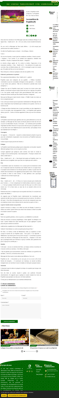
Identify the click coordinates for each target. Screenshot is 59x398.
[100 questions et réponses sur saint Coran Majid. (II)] (44, 337)
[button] (8, 4)
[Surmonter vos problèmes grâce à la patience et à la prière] (50, 51)
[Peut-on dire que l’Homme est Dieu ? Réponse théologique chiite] (50, 39)
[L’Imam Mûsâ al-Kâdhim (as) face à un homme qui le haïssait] (50, 161)
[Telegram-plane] (27, 371)
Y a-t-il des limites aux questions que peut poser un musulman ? (55, 73)
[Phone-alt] (55, 2)
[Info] (52, 2)
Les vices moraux (5, 345)
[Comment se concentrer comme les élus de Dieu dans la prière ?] (50, 130)
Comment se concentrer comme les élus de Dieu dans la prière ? (56, 130)
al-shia (28, 11)
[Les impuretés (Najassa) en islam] (50, 61)
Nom (2, 295)
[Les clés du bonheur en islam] (50, 120)
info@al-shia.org (51, 376)
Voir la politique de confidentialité (17, 395)
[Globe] (57, 2)
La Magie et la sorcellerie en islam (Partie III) (12, 348)
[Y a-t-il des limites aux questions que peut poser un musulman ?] (50, 73)
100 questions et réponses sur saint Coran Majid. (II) (43, 348)
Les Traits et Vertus (34, 15)
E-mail (24, 295)
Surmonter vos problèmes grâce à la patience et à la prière (56, 51)
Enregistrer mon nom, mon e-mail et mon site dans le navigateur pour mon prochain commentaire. (20, 291)
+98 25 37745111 (50, 374)
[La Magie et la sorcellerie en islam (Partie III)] (15, 337)
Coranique (33, 345)
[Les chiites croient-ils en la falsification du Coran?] (50, 28)
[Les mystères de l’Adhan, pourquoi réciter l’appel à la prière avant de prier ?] (50, 146)
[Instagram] (29, 371)
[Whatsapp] (32, 371)
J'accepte (4, 395)
